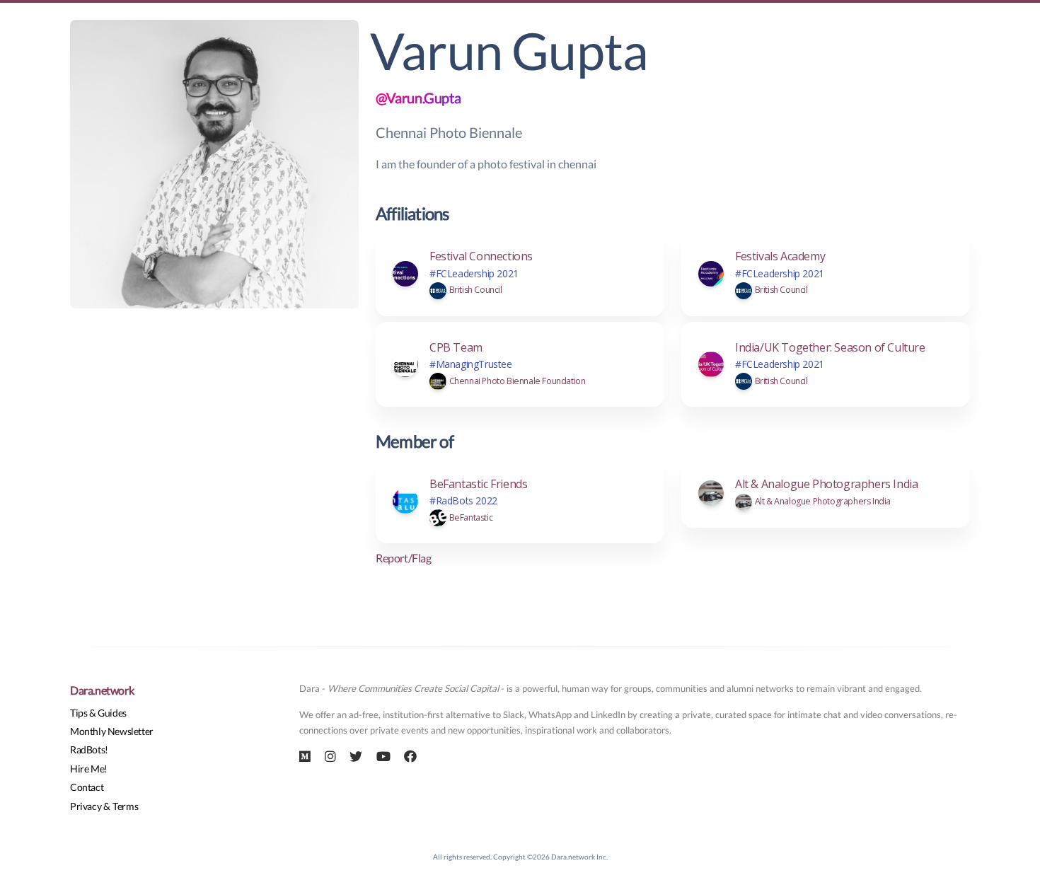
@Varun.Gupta (418, 97)
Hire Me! (89, 769)
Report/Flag (404, 558)
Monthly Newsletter (112, 731)
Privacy (85, 806)
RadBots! (89, 749)
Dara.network (102, 690)
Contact (86, 787)
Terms (125, 806)
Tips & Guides (98, 713)
